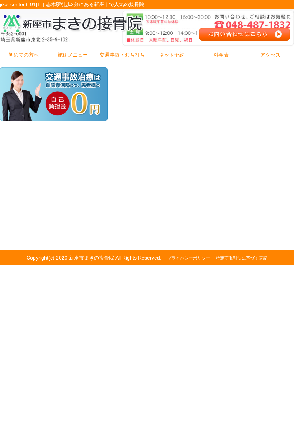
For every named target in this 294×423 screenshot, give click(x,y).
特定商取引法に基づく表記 (241, 258)
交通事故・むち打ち (122, 55)
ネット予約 (171, 55)
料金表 (221, 55)
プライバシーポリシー (188, 258)
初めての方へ (24, 55)
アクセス (270, 55)
